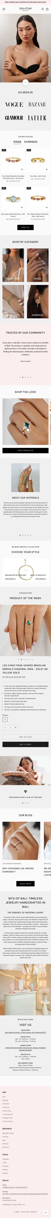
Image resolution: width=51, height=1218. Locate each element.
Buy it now (25, 744)
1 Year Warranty (7, 1114)
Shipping (5, 1100)
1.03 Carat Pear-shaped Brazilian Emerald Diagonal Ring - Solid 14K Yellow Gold (25, 669)
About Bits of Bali (7, 1133)
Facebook (5, 1166)
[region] (25, 48)
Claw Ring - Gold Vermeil (38, 176)
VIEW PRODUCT (10, 579)
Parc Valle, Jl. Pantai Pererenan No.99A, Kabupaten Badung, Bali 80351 (25, 1194)
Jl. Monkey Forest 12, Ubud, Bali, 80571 (14, 1187)
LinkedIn (5, 1173)
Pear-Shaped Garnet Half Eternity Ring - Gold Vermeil (37, 215)
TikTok (4, 1162)
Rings (17, 141)
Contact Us (5, 1107)
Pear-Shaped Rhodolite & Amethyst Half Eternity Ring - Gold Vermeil (13, 177)
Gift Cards (5, 1147)
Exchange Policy (7, 1118)
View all (25, 227)
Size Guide (5, 1104)
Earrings (31, 141)
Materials (5, 1144)
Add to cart (25, 737)
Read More (25, 884)
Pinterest (5, 1169)
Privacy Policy (6, 1111)
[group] (25, 48)
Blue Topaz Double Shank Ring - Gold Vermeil (13, 215)
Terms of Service (7, 1121)
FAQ (3, 1097)
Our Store (5, 1137)
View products (25, 450)
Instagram (5, 1159)
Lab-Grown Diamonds (11, 864)
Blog (3, 1140)
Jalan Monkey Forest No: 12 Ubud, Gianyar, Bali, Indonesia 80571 (25, 1032)
